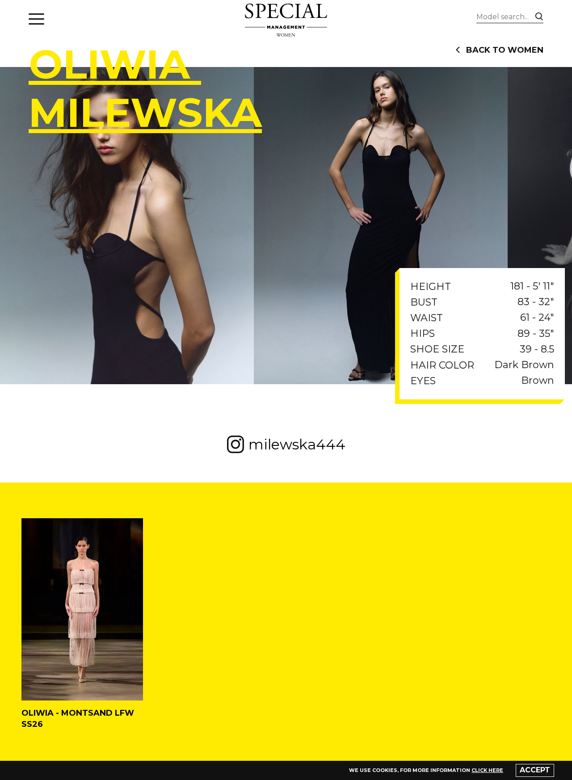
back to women (504, 50)
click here (487, 770)
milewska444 (296, 444)
